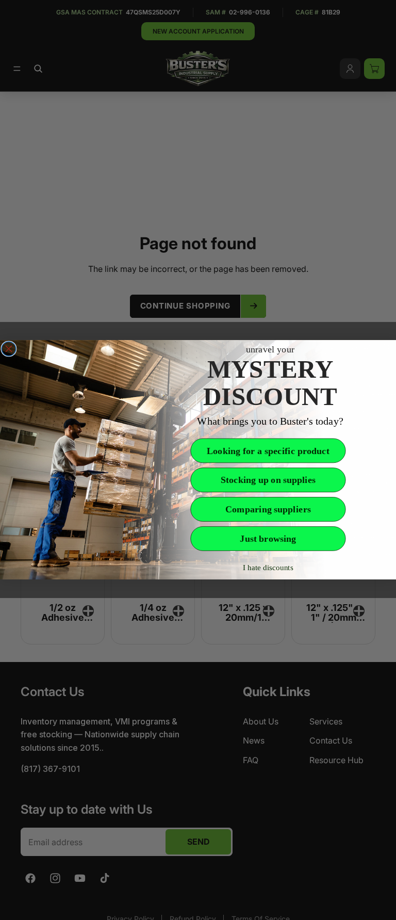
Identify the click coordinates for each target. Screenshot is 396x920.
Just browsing (268, 539)
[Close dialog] (9, 349)
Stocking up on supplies (268, 480)
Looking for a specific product (268, 451)
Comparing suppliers (268, 510)
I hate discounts (268, 567)
